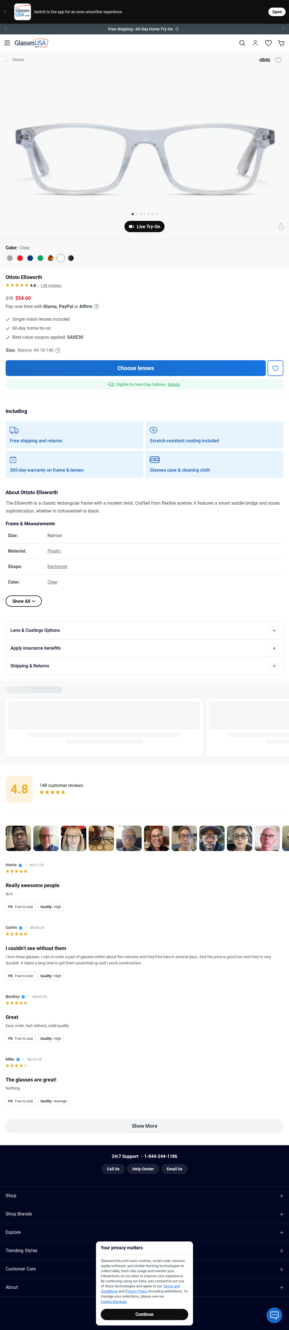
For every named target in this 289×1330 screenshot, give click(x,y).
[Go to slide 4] (144, 214)
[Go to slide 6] (152, 214)
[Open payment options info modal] (95, 306)
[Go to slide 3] (140, 214)
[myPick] (278, 60)
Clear (52, 582)
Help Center (143, 1171)
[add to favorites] (275, 368)
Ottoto (18, 60)
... (6, 60)
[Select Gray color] (10, 258)
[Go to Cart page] (281, 43)
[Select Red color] (20, 258)
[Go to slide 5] (148, 214)
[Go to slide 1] (133, 214)
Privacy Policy (136, 1291)
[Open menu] (7, 43)
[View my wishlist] (268, 43)
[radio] (7, 285)
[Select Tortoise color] (50, 258)
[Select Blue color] (30, 258)
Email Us (174, 1171)
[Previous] (5, 29)
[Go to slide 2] (136, 214)
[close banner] (5, 12)
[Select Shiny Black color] (71, 258)
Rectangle (57, 566)
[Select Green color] (40, 258)
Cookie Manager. (114, 1302)
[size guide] (57, 350)
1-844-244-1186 (160, 1158)
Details (174, 384)
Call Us (113, 1171)
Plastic (54, 551)
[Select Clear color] (60, 258)
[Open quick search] (242, 43)
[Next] (283, 29)
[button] (144, 29)
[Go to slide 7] (156, 214)
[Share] (281, 226)
